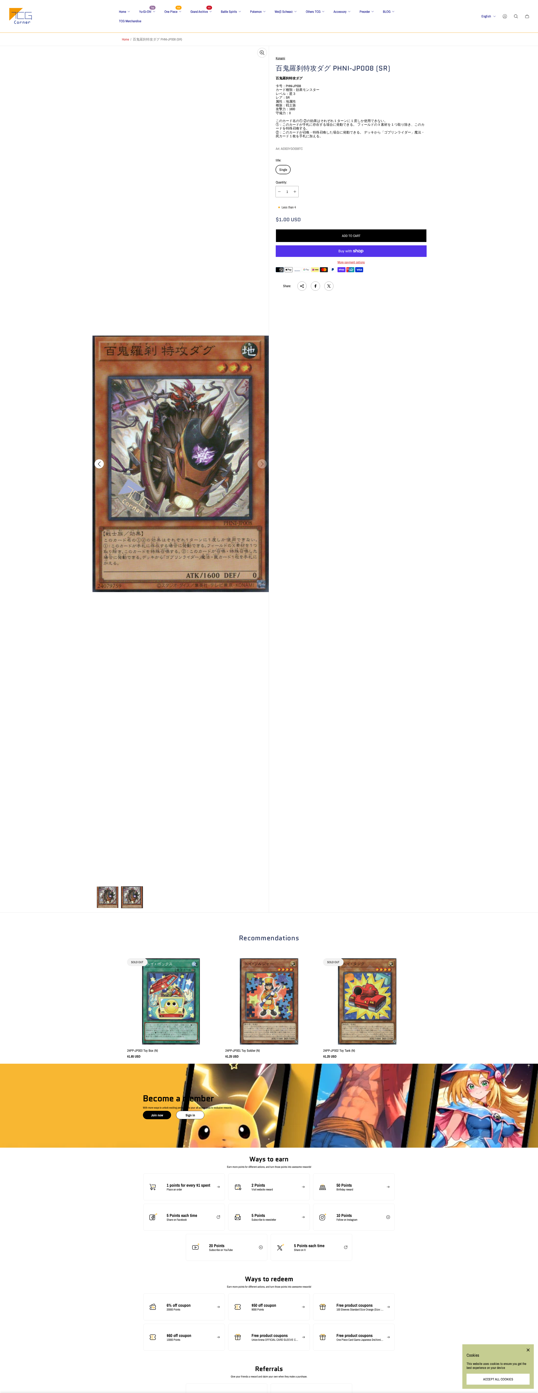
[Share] (302, 286)
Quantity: (281, 182)
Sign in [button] (190, 1115)
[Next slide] (262, 463)
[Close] (528, 1350)
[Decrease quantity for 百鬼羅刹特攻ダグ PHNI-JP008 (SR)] (279, 191)
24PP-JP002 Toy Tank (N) (339, 1050)
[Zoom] (262, 52)
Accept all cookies (498, 1379)
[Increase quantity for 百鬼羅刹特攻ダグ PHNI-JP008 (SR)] (294, 191)
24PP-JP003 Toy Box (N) (142, 1050)
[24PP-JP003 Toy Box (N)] (171, 1001)
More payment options (351, 262)
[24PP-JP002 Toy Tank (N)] (367, 1001)
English (486, 16)
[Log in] (504, 16)
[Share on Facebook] (315, 286)
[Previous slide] (99, 463)
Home (125, 39)
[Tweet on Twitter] (329, 286)
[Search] (516, 16)
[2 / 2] (132, 897)
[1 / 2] (108, 897)
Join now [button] (157, 1115)
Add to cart (351, 235)
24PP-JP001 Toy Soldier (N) (242, 1050)
